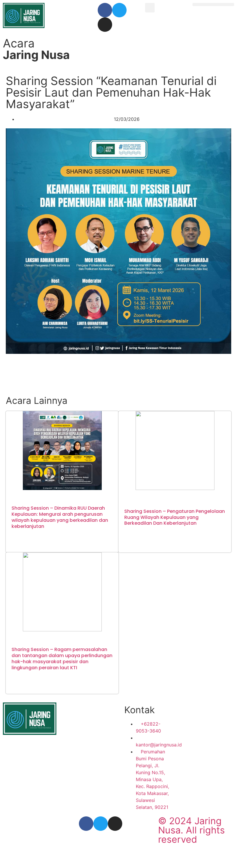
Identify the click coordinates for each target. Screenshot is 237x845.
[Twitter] (119, 10)
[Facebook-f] (105, 10)
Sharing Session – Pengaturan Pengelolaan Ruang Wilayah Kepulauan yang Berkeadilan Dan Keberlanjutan (174, 517)
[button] (150, 7)
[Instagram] (105, 24)
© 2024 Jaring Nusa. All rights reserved (191, 830)
